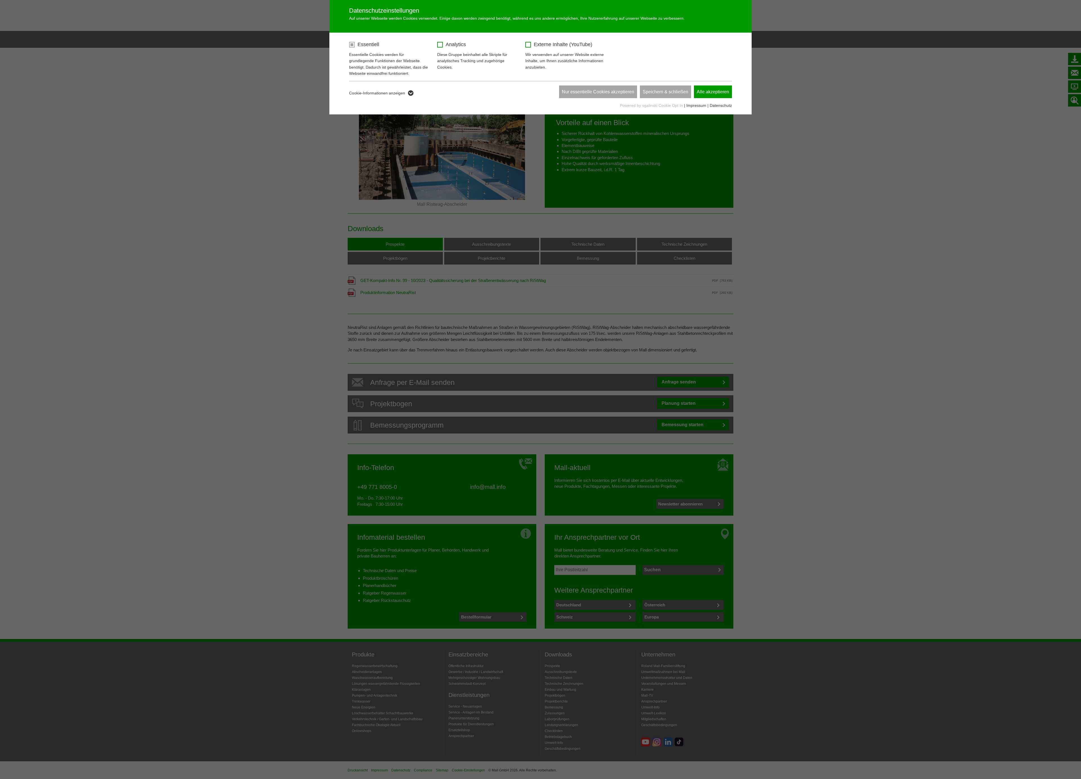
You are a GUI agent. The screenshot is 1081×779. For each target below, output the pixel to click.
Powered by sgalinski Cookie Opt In (652, 105)
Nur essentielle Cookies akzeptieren (598, 91)
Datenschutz (721, 105)
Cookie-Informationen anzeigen (377, 93)
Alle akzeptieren (713, 91)
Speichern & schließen (665, 91)
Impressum (696, 105)
